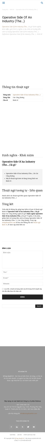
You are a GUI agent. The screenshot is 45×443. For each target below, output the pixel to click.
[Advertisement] (22, 59)
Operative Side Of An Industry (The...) (26, 95)
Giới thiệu (12, 435)
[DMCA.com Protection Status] (22, 397)
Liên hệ (19, 435)
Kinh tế (12, 9)
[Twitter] (28, 427)
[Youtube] (34, 427)
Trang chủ (5, 9)
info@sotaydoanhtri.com (28, 413)
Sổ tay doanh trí (8, 376)
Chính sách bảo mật (29, 435)
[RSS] (22, 427)
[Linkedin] (17, 427)
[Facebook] (11, 427)
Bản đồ (37, 409)
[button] (42, 3)
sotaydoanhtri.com (9, 222)
